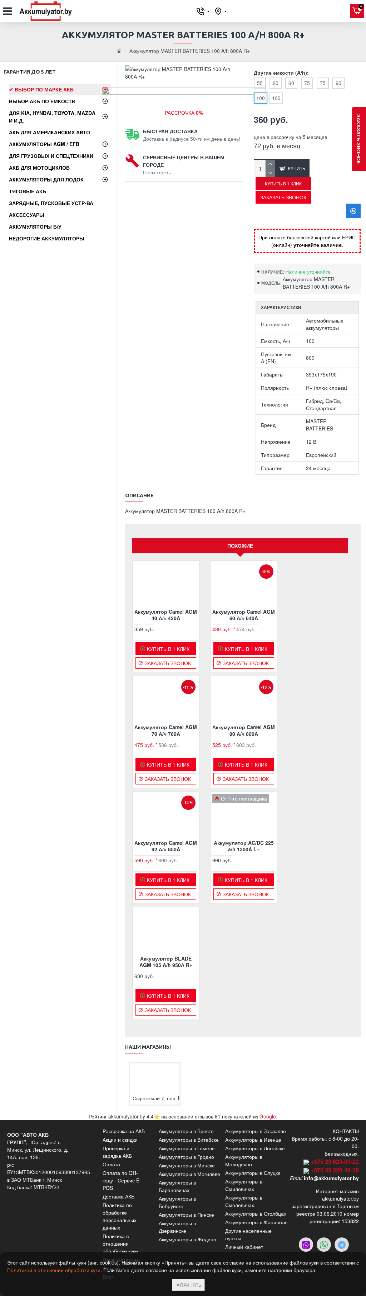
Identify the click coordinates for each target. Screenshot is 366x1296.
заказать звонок (358, 139)
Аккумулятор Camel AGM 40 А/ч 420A (165, 614)
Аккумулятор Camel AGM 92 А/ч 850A (165, 845)
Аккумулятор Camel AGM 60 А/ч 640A (243, 614)
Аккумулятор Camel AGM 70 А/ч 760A (165, 730)
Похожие (240, 545)
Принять (190, 1285)
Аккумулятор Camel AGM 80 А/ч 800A (243, 730)
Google (267, 1116)
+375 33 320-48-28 (335, 1170)
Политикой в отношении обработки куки (53, 1269)
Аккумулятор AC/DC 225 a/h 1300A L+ (244, 845)
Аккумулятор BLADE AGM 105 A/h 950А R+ (165, 961)
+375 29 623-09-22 (335, 1161)
